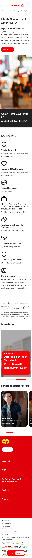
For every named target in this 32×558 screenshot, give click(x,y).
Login (18, 553)
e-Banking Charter (6, 526)
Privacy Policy (5, 520)
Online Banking (14, 11)
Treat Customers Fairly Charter (9, 531)
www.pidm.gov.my (24, 309)
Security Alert (5, 534)
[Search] (9, 553)
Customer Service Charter (8, 529)
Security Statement (6, 523)
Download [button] (7, 372)
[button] (16, 122)
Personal (4, 11)
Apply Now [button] (6, 49)
